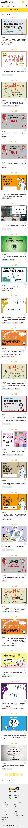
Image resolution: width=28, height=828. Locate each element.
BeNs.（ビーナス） (18, 804)
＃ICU (3, 550)
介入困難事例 (15, 322)
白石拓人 (8, 290)
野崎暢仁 (17, 105)
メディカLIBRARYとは (25, 6)
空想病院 (4, 676)
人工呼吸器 (10, 75)
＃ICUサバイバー (10, 550)
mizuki (8, 229)
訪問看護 (8, 44)
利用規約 (16, 813)
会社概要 (16, 811)
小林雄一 (9, 768)
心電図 (3, 290)
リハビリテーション (19, 454)
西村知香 (4, 322)
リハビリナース (10, 454)
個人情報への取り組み (18, 815)
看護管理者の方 (4, 817)
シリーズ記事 (14, 6)
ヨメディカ (16, 806)
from (9, 791)
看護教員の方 (4, 819)
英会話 (3, 198)
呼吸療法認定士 (5, 259)
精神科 (3, 44)
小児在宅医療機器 (5, 356)
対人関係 (4, 768)
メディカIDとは (17, 818)
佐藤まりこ (4, 136)
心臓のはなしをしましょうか (7, 105)
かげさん (4, 75)
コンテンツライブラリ (18, 809)
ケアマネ (21, 322)
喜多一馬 (9, 676)
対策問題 (12, 259)
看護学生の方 (4, 821)
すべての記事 (2, 6)
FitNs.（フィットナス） (19, 802)
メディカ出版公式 (15, 795)
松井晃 (12, 356)
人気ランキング (8, 6)
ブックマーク (4, 814)
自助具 (3, 454)
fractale (3, 229)
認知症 (9, 322)
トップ (2, 780)
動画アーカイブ (19, 6)
